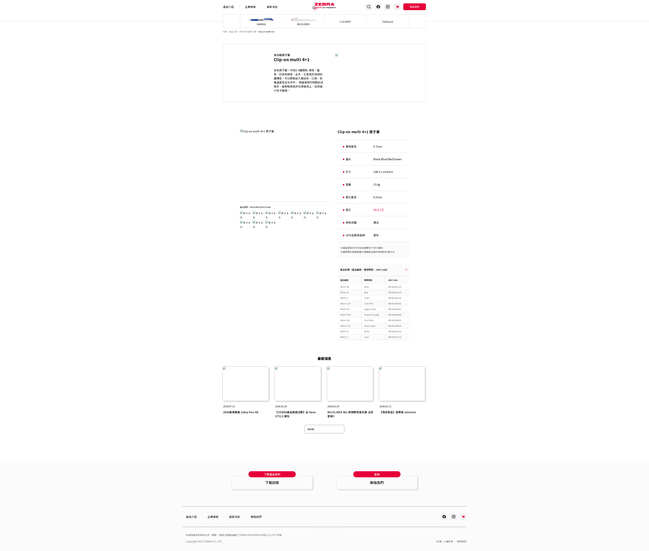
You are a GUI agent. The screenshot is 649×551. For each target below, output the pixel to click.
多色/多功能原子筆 (247, 31)
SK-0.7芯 (378, 210)
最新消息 (272, 7)
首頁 (225, 31)
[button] (417, 21)
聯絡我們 (414, 6)
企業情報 (250, 7)
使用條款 (461, 541)
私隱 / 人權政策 (445, 541)
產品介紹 (228, 7)
